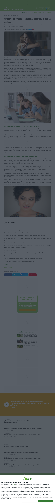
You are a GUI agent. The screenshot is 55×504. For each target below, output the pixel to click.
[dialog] (27, 489)
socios (13, 484)
